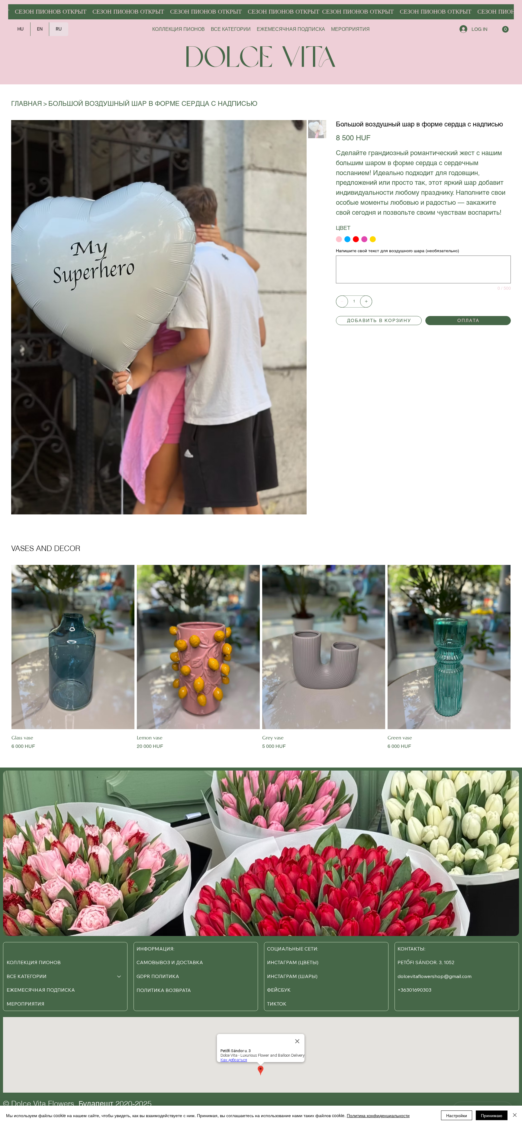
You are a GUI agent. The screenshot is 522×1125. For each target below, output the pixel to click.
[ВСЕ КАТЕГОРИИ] (119, 976)
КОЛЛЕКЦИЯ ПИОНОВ (34, 962)
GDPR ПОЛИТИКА (158, 976)
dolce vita (260, 59)
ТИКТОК (276, 1004)
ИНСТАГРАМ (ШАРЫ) (292, 976)
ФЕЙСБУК (279, 990)
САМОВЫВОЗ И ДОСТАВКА (170, 962)
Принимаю (491, 1115)
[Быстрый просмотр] (72, 647)
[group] (261, 657)
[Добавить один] (366, 301)
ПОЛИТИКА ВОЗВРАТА (164, 990)
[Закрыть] (514, 1115)
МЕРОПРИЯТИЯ (25, 1004)
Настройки (456, 1115)
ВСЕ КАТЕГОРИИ (27, 976)
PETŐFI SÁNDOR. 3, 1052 (426, 962)
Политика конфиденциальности (378, 1115)
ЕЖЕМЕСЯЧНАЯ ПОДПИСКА (41, 990)
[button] (505, 29)
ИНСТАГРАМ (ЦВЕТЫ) (292, 962)
